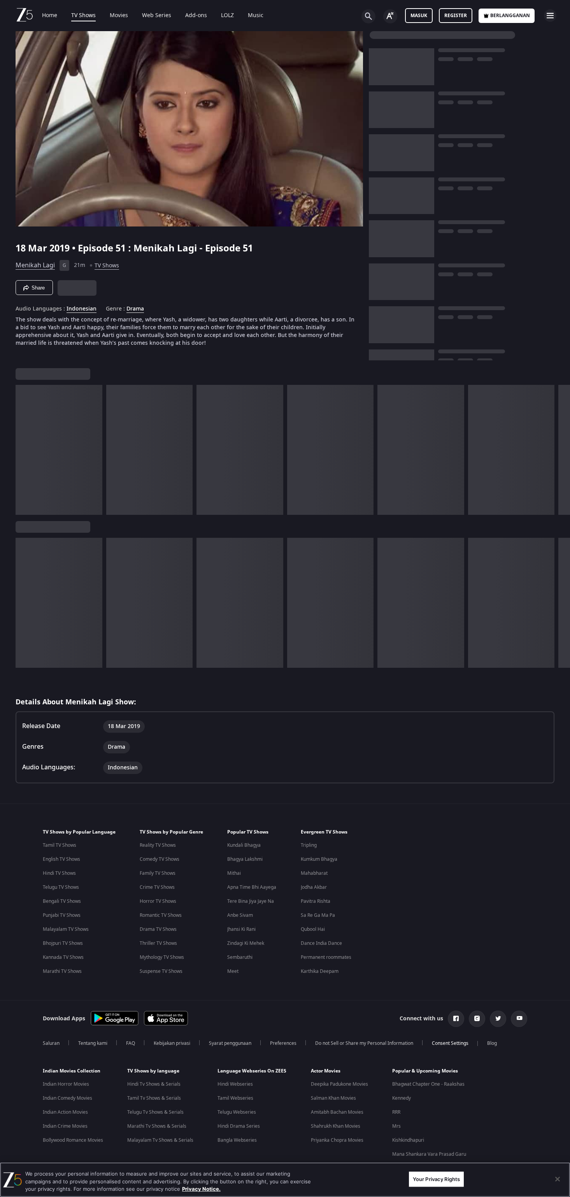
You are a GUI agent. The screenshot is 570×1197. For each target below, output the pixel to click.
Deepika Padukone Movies (339, 1084)
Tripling (309, 845)
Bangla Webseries (237, 1140)
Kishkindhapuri (408, 1140)
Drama (135, 309)
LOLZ (227, 15)
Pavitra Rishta (315, 901)
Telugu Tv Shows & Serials (155, 1112)
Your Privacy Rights (436, 1179)
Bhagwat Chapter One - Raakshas (428, 1084)
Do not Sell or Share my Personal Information (364, 1043)
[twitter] (498, 1019)
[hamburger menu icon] (550, 15)
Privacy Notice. (201, 1189)
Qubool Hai (313, 929)
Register (455, 15)
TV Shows (83, 15)
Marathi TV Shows (62, 971)
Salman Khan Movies (333, 1098)
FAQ (130, 1043)
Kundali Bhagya (244, 845)
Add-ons (196, 15)
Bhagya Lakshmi (245, 859)
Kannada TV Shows (63, 957)
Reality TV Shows (158, 845)
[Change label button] (390, 16)
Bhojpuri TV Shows (63, 943)
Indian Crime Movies (65, 1126)
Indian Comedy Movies (67, 1098)
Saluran (51, 1043)
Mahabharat (314, 873)
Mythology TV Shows (162, 957)
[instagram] (477, 1019)
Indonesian (81, 309)
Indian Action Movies (65, 1112)
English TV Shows (61, 859)
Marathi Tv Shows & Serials (156, 1126)
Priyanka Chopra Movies (337, 1140)
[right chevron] (561, 450)
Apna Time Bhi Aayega (251, 887)
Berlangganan (510, 15)
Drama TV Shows (158, 929)
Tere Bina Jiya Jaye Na (250, 901)
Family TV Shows (157, 873)
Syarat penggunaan (230, 1043)
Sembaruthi (240, 957)
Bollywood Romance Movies (73, 1140)
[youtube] (519, 1019)
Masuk (418, 15)
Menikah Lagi (35, 265)
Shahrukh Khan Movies (335, 1126)
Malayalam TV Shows (66, 929)
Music (255, 15)
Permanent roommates (326, 957)
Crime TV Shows (157, 887)
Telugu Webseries (236, 1112)
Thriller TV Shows (158, 943)
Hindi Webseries (235, 1084)
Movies (119, 15)
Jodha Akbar (314, 887)
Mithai (234, 873)
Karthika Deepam (319, 971)
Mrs (396, 1126)
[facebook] (456, 1019)
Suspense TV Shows (161, 971)
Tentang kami (92, 1043)
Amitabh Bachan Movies (337, 1112)
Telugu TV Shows (61, 887)
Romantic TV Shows (161, 915)
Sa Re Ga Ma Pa (318, 915)
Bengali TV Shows (62, 901)
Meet (233, 971)
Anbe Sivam (240, 915)
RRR (396, 1112)
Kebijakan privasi (172, 1043)
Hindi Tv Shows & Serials (154, 1084)
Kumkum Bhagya (319, 859)
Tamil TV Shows (59, 845)
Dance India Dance (321, 943)
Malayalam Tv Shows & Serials (160, 1140)
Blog (492, 1043)
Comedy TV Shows (159, 859)
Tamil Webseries (235, 1098)
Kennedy (401, 1098)
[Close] (557, 1179)
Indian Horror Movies (66, 1084)
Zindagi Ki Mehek (245, 943)
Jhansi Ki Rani (241, 929)
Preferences (283, 1043)
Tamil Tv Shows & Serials (154, 1098)
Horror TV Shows (158, 901)
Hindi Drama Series (238, 1126)
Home (49, 15)
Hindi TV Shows (59, 873)
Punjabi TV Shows (62, 915)
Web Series (156, 15)
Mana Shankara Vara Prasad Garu (429, 1154)
